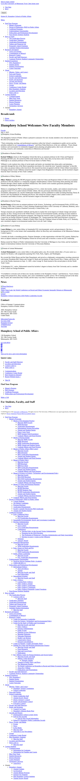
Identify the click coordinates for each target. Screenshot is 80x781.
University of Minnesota (21, 412)
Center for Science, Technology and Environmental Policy (32, 621)
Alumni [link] (7, 108)
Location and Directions (13, 364)
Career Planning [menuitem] (14, 104)
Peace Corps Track (24, 432)
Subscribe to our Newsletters (22, 731)
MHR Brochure (23, 441)
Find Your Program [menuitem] (11, 23)
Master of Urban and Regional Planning (26, 484)
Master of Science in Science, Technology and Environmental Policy (35, 473)
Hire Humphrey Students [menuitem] (17, 89)
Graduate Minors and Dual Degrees (29, 436)
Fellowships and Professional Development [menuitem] (23, 33)
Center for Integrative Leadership (24, 619)
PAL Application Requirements (28, 557)
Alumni (20, 570)
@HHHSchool (6, 325)
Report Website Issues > (13, 377)
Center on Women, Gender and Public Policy (28, 643)
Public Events (22, 630)
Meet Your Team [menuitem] (14, 98)
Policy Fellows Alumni (25, 584)
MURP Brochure (23, 488)
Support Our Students (20, 774)
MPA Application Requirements (28, 454)
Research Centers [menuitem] (15, 55)
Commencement (14, 748)
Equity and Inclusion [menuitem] (16, 79)
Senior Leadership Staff (21, 696)
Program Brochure (19, 505)
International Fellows (20, 567)
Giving (11, 733)
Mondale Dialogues (24, 634)
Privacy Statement (12, 413)
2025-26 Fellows (23, 569)
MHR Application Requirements (28, 443)
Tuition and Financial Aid (17, 604)
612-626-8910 (5, 342)
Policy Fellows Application (26, 585)
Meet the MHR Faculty (25, 439)
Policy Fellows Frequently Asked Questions (32, 589)
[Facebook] (40, 344)
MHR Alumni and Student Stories (29, 445)
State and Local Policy (25, 651)
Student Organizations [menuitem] (16, 66)
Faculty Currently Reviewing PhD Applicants (28, 509)
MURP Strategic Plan (25, 490)
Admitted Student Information (19, 608)
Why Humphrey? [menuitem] (15, 63)
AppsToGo (17, 763)
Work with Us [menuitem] (13, 93)
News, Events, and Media (17, 722)
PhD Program (9, 390)
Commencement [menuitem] (14, 96)
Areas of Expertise (15, 614)
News (15, 726)
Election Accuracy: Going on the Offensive (36, 537)
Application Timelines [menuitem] (16, 40)
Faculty (3, 130)
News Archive (9, 120)
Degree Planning (14, 758)
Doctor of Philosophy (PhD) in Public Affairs (24, 499)
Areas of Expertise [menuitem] (15, 51)
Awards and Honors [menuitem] (15, 81)
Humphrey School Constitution (23, 688)
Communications (10, 371)
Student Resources (15, 756)
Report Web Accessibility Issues (26, 413)
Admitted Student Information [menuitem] (19, 48)
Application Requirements (26, 426)
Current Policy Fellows (25, 582)
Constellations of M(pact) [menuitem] (17, 53)
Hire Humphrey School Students (24, 776)
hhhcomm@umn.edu (8, 319)
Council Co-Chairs (19, 709)
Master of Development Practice (23, 421)
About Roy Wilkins (24, 668)
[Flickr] (40, 350)
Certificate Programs (11, 392)
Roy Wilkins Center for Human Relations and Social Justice (33, 655)
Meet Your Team (14, 754)
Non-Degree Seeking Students (19, 591)
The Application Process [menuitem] (17, 38)
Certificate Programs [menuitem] (16, 29)
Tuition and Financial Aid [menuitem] (17, 44)
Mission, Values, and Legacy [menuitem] (18, 72)
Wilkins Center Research (26, 658)
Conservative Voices (24, 640)
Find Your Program (11, 417)
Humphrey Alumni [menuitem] (15, 109)
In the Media (17, 728)
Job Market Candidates (20, 503)
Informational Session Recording (28, 428)
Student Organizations (16, 681)
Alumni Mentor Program (21, 773)
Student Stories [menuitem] (14, 65)
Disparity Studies (27, 660)
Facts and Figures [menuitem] (15, 74)
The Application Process (17, 595)
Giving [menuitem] (11, 85)
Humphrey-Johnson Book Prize (23, 711)
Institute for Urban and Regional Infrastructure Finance (31, 645)
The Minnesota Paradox (25, 664)
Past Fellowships (23, 574)
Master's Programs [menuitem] (15, 25)
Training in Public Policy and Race (29, 662)
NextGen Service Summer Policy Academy (27, 561)
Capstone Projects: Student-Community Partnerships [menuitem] (26, 59)
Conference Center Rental (13, 373)
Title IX (7, 380)
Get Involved (17, 771)
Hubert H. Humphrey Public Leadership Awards (29, 720)
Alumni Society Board (20, 698)
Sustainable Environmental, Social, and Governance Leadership (34, 520)
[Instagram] (40, 352)
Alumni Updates (18, 769)
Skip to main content (7, 2)
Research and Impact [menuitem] (12, 50)
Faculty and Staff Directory (14, 362)
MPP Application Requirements (28, 467)
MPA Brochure (23, 453)
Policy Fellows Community (27, 587)
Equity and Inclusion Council (23, 701)
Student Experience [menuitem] (11, 61)
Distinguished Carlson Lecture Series (25, 715)
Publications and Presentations (27, 670)
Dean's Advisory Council (21, 700)
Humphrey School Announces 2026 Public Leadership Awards (21, 296)
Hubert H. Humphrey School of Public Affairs (16, 16)
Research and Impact (12, 612)
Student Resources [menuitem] (15, 100)
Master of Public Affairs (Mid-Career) (25, 449)
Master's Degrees (10, 388)
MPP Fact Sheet (23, 466)
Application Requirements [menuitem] (17, 42)
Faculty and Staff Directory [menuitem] (18, 57)
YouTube (4, 326)
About (7, 685)
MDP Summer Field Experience (28, 434)
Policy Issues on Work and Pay (23, 548)
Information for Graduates (21, 750)
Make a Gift (5, 397)
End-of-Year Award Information (28, 718)
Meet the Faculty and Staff (26, 572)
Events (15, 724)
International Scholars (20, 576)
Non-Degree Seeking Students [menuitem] (19, 35)
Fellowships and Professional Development (19, 394)
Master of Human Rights (21, 438)
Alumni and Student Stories (27, 430)
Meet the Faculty (23, 451)
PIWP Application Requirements (28, 552)
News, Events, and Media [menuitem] (17, 83)
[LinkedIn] (40, 346)
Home (7, 118)
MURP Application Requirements (29, 492)
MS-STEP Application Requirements (30, 479)
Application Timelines (16, 600)
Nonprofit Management (21, 542)
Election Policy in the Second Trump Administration (39, 531)
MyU (7, 9)
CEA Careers (22, 526)
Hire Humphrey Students (17, 737)
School (3, 288)
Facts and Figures (15, 692)
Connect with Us (10, 366)
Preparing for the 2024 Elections (32, 533)
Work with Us (9, 367)
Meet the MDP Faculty (25, 423)
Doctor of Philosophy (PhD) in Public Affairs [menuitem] (24, 27)
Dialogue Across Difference (27, 632)
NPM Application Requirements (28, 546)
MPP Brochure (22, 464)
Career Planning (14, 760)
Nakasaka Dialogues (24, 636)
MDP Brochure (23, 424)
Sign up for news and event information (14, 354)
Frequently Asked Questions (18, 606)
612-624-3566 (5, 321)
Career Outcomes (15, 683)
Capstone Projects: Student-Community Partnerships (26, 673)
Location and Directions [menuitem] (17, 91)
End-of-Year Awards (20, 716)
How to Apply (9, 593)
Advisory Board (23, 541)
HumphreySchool (6, 323)
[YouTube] (40, 348)
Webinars (21, 539)
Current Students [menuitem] (10, 94)
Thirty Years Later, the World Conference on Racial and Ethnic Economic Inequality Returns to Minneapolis (36, 290)
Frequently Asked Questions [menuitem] (18, 46)
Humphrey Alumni (15, 767)
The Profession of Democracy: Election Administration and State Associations (47, 535)
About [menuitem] (7, 70)
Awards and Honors (15, 713)
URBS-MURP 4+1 (19, 563)
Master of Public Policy (21, 460)
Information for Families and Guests (25, 752)
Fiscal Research (23, 649)
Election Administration (21, 522)
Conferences (22, 529)
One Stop (8, 7)
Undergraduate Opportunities (18, 559)
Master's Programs (15, 419)
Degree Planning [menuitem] (14, 102)
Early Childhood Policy (21, 514)
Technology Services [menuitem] (16, 106)
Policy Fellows (18, 580)
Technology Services (16, 761)
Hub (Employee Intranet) (13, 375)
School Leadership (19, 690)
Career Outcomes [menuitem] (15, 68)
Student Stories (14, 679)
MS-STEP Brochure (24, 477)
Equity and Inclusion (16, 707)
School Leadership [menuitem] (15, 76)
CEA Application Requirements (28, 527)
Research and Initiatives (25, 642)
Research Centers (15, 617)
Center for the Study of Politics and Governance (29, 623)
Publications (22, 653)
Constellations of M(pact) (17, 615)
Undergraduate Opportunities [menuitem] (18, 31)
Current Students (18, 501)
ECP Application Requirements (28, 518)
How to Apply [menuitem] (9, 36)
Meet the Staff (22, 599)
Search (4, 13)
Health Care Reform (24, 638)
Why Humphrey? (15, 677)
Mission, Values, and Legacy (18, 687)
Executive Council (19, 703)
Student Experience (11, 675)
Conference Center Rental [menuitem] (17, 87)
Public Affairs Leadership (21, 554)
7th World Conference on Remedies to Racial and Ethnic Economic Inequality (43, 666)
